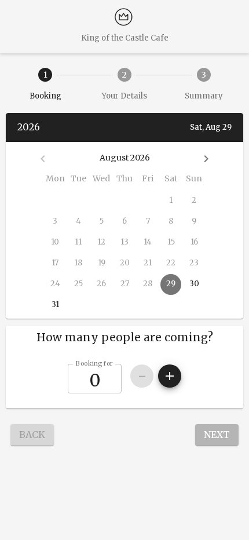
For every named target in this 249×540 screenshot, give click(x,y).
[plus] (169, 376)
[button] (124, 337)
